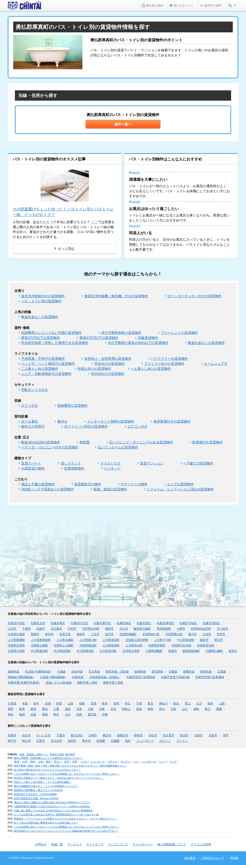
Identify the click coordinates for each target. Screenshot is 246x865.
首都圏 (100, 740)
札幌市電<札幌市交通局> (24, 682)
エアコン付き (137, 426)
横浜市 (107, 735)
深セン (57, 761)
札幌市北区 (38, 623)
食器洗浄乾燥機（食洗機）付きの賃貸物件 (116, 296)
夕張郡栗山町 (174, 634)
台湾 (24, 761)
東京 (150, 703)
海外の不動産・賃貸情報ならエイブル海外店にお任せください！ (48, 758)
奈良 (113, 709)
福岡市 (72, 740)
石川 (199, 703)
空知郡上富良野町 (136, 640)
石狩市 (72, 628)
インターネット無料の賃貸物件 (110, 421)
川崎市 (92, 735)
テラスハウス (110, 463)
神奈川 (163, 703)
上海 (40, 761)
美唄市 (80, 634)
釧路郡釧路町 (191, 651)
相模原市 (123, 735)
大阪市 (213, 735)
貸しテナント (71, 463)
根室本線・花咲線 (117, 671)
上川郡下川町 (162, 640)
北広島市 (56, 628)
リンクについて (118, 844)
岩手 (36, 703)
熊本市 (86, 740)
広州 (66, 761)
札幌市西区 (144, 623)
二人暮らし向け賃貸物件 (39, 369)
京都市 (198, 735)
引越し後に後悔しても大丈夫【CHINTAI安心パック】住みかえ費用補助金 (53, 810)
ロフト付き (29, 405)
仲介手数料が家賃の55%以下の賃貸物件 (138, 343)
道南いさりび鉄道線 (59, 682)
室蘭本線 (189, 671)
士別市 (207, 634)
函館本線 (13, 671)
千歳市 (26, 628)
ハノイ (162, 761)
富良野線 (157, 671)
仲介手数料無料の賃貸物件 (121, 333)
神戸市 (12, 740)
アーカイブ (74, 844)
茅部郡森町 (164, 628)
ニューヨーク (145, 740)
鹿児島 (92, 714)
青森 (25, 703)
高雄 (32, 761)
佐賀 (33, 714)
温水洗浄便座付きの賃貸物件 (43, 296)
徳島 (196, 709)
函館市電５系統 (113, 682)
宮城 (48, 703)
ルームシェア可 (216, 364)
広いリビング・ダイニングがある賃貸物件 (141, 442)
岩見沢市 (65, 634)
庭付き (62, 421)
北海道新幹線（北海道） (105, 677)
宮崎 (79, 714)
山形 (71, 703)
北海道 (12, 703)
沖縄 (105, 714)
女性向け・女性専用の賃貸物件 (107, 358)
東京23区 (77, 735)
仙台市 (26, 735)
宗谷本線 (77, 671)
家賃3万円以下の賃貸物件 (40, 338)
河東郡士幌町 (39, 645)
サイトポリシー (143, 844)
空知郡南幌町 (128, 634)
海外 (128, 740)
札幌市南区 (124, 623)
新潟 (176, 703)
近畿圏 (115, 740)
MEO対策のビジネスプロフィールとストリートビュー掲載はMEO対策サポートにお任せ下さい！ (66, 831)
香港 (16, 761)
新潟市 (184, 735)
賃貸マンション (152, 463)
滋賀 (68, 709)
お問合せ (41, 844)
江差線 (221, 671)
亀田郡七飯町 (142, 628)
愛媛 (219, 709)
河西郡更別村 (205, 645)
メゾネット (112, 468)
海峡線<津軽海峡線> (21, 677)
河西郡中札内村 (181, 645)
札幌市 (12, 735)
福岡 (22, 714)
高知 (10, 714)
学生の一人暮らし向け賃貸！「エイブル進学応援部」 (42, 782)
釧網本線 (140, 671)
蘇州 (48, 761)
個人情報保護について (171, 844)
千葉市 (60, 735)
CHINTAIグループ (212, 858)
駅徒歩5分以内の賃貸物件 (40, 442)
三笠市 (95, 634)
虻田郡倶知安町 (201, 628)
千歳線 (61, 671)
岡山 (162, 709)
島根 (150, 709)
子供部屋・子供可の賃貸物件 (43, 358)
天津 (74, 761)
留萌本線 (206, 671)
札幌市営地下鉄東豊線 (209, 677)
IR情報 (234, 858)
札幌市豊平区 (102, 623)
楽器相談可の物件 (87, 484)
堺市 (225, 735)
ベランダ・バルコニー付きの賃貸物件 (49, 447)
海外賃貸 (70, 754)
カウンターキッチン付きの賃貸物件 (194, 296)
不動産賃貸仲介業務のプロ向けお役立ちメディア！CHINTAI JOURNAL (52, 806)
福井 (210, 703)
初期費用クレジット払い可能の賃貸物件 (51, 333)
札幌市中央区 (16, 623)
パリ (135, 761)
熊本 (56, 714)
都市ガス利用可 (33, 426)
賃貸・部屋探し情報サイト (33, 754)
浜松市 (152, 735)
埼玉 (127, 703)
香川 (207, 709)
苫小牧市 (222, 628)
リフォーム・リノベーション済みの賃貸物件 (180, 489)
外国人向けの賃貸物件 (94, 369)
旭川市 (192, 634)
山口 (185, 709)
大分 (68, 714)
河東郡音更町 (16, 645)
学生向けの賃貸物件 (109, 364)
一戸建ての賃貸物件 (198, 463)
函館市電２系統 (87, 682)
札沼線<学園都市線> (38, 671)
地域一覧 (57, 844)
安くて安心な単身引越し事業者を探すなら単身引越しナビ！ (46, 822)
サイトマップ (95, 844)
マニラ (172, 761)
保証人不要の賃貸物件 (38, 484)
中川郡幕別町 (39, 651)
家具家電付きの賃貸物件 (172, 421)
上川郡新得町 (111, 645)
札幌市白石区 (79, 623)
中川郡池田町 (62, 651)
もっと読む (66, 248)
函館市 (109, 628)
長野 (10, 709)
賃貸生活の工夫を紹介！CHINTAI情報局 (35, 794)
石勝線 (173, 671)
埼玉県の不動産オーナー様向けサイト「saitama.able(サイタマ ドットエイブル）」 (59, 778)
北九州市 (56, 740)
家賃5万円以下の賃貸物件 (99, 338)
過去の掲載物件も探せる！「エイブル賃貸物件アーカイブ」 (46, 786)
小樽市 (181, 628)
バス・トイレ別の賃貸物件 (41, 301)
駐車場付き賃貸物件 (207, 442)
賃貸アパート (31, 463)
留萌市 (232, 651)
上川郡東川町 (88, 640)
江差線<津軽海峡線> (53, 677)
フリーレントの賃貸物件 (179, 333)
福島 (82, 703)
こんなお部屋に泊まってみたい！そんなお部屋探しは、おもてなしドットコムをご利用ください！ (66, 773)
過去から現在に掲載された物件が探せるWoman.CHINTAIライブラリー (52, 802)
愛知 (45, 709)
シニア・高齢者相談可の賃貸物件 (46, 374)
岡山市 (26, 740)
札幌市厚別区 (165, 623)
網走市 (204, 640)
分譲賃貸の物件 (33, 468)
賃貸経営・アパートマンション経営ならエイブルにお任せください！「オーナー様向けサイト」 (65, 818)
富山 (188, 703)
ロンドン (182, 740)
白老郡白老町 (16, 634)
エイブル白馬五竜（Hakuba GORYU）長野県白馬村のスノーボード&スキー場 (56, 814)
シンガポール (148, 761)
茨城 (93, 703)
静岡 (33, 709)
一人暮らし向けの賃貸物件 (151, 369)
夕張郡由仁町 (151, 634)
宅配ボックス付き (34, 390)
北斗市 (123, 628)
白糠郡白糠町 (214, 651)
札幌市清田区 (211, 623)
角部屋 (85, 442)
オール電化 (29, 421)
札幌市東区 (58, 623)
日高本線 (77, 677)
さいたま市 (43, 735)
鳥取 (139, 709)
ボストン (165, 740)
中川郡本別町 (108, 651)
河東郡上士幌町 (64, 645)
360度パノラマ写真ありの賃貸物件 (47, 489)
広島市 (40, 740)
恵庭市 (40, 628)
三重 (56, 709)
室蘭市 (35, 634)
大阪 (90, 709)
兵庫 (102, 709)
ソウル (83, 761)
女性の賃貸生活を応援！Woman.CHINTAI (36, 798)
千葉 (139, 703)
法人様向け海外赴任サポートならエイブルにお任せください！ (47, 769)
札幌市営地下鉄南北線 (175, 677)
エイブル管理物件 (180, 484)
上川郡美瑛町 (111, 640)
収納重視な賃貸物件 (72, 405)
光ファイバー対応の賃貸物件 (86, 426)
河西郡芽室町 (157, 645)
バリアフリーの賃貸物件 (169, 358)
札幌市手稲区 (188, 623)
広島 (173, 709)
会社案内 (190, 858)
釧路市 (172, 651)
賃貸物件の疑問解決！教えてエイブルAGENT (38, 790)
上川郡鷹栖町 (16, 640)
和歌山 (126, 709)
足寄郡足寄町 (131, 651)
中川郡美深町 (185, 640)
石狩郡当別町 (90, 628)
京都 (79, 709)
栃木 (105, 703)
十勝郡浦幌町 (154, 651)
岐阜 (22, 709)
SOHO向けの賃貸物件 (107, 374)
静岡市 (138, 735)
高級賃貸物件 (148, 338)
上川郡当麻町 (65, 640)
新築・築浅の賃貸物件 (110, 489)
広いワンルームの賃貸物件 (118, 447)
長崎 (45, 714)
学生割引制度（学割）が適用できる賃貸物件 (54, 343)
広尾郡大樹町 (16, 651)
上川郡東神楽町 (41, 640)
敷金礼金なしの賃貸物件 (39, 317)
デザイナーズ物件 (134, 484)
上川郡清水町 (134, 645)
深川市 (109, 634)
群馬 (116, 703)
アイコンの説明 (201, 844)
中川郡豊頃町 (85, 651)
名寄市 (221, 634)
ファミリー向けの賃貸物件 (164, 364)
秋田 (59, 703)
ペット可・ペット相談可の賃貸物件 (48, 364)
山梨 (222, 703)
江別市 (12, 628)
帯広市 (218, 640)
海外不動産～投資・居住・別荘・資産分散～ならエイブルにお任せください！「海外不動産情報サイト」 (70, 765)
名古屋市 (168, 735)
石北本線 (94, 671)
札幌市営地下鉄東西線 (140, 677)
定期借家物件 (74, 468)
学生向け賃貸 (56, 754)
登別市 (49, 634)
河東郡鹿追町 (88, 645)
